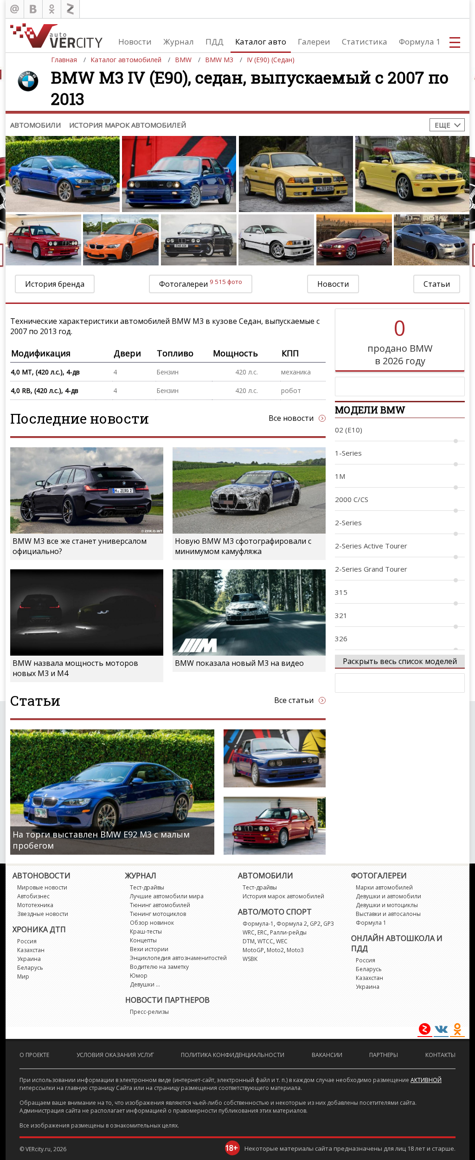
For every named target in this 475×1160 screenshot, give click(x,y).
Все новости (291, 418)
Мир (23, 976)
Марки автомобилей (384, 887)
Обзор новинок (152, 923)
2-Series (348, 522)
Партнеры (383, 1055)
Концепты (143, 940)
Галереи (314, 41)
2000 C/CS (351, 499)
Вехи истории (149, 949)
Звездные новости (42, 914)
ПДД (214, 41)
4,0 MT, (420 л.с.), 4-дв (45, 371)
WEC (282, 941)
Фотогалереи (200, 283)
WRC (249, 932)
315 (341, 592)
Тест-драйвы (147, 887)
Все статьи (294, 700)
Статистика (364, 41)
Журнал (178, 41)
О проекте (34, 1055)
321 (341, 615)
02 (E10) (348, 429)
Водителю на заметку (159, 967)
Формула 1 (420, 41)
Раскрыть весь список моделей (400, 661)
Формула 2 (291, 924)
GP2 (315, 924)
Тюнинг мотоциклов (158, 914)
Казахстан (31, 950)
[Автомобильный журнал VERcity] (56, 35)
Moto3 (295, 950)
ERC (262, 932)
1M (340, 476)
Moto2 (275, 950)
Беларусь (30, 968)
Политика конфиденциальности (232, 1055)
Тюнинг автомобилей (160, 905)
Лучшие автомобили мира (167, 896)
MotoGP (253, 950)
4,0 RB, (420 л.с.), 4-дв (44, 390)
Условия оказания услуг (115, 1055)
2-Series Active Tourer (371, 545)
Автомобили (35, 124)
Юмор (139, 976)
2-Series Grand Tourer (371, 569)
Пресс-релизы (149, 1012)
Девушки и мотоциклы (387, 905)
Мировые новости (42, 887)
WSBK (250, 959)
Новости (135, 41)
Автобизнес (33, 896)
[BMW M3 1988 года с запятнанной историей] (275, 758)
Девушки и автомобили (388, 896)
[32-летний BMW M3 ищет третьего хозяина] (275, 826)
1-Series (348, 453)
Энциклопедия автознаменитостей (178, 958)
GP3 (328, 924)
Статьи (437, 284)
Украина (29, 959)
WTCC (265, 941)
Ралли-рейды (288, 932)
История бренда (54, 284)
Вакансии (327, 1055)
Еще (442, 124)
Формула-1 (258, 924)
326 (341, 638)
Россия (27, 941)
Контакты (440, 1055)
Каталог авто (260, 41)
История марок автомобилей (127, 124)
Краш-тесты (146, 931)
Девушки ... (145, 984)
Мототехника (35, 905)
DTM (249, 941)
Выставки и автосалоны (388, 914)
